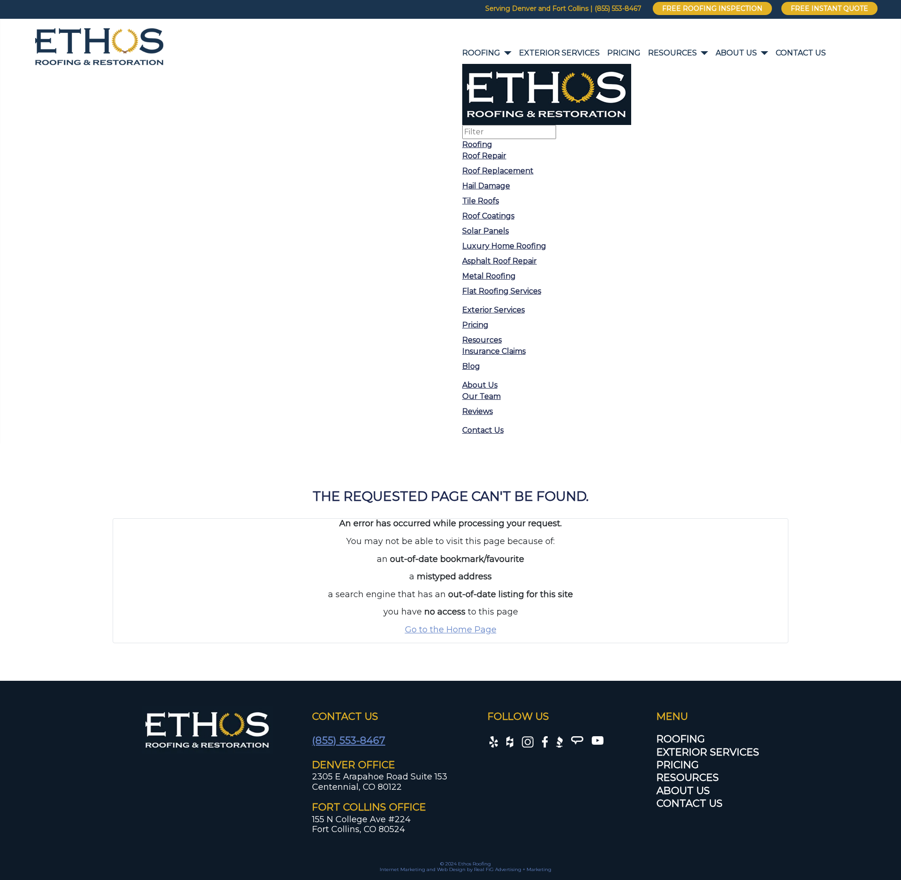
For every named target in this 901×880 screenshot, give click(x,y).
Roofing (481, 52)
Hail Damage (486, 185)
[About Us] (762, 53)
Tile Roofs (480, 200)
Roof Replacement (498, 170)
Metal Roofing (489, 276)
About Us (736, 52)
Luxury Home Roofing (504, 245)
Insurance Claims (494, 351)
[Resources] (702, 53)
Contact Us (801, 52)
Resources (672, 52)
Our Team (481, 396)
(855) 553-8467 (348, 740)
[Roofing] (506, 53)
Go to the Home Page (450, 629)
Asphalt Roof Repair (499, 261)
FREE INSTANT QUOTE (829, 8)
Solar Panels (485, 230)
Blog (471, 366)
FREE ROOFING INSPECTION (712, 8)
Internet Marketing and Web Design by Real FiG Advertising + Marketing (465, 869)
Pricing (624, 52)
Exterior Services (559, 52)
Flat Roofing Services (501, 291)
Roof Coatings (488, 215)
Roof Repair (484, 155)
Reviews (477, 411)
